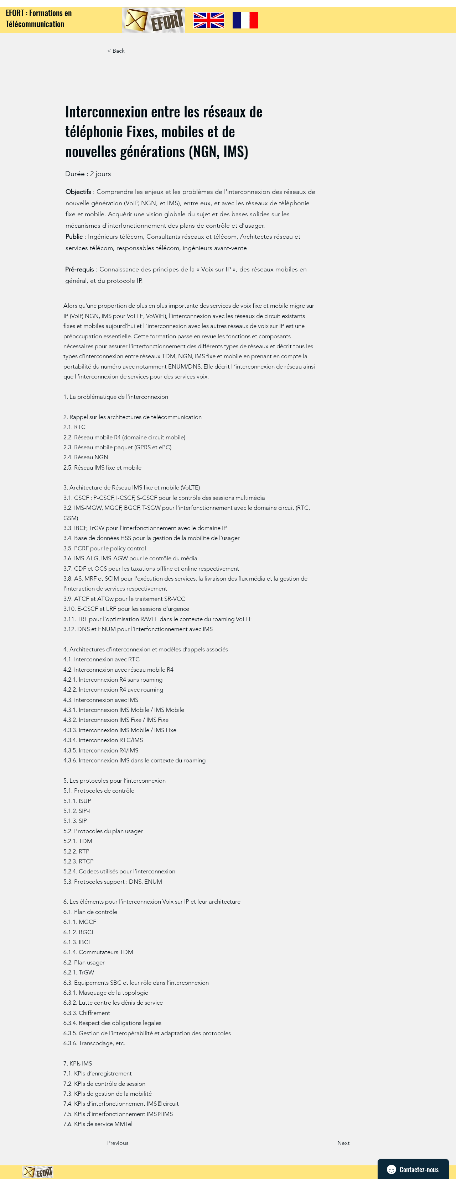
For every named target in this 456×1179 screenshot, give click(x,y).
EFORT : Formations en (39, 12)
